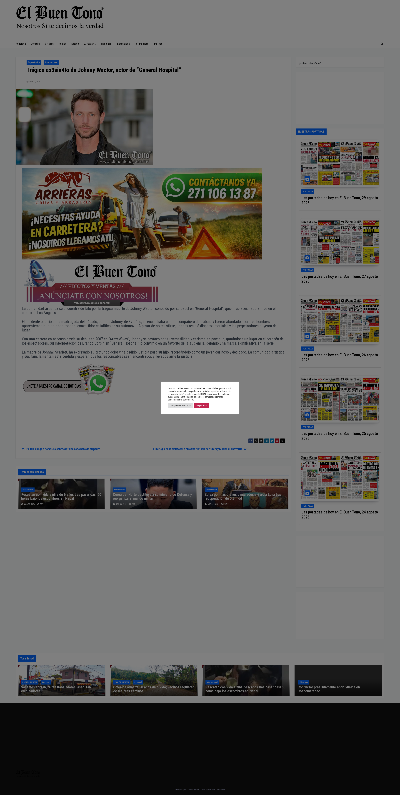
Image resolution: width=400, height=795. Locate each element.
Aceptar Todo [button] (201, 405)
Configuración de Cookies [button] (180, 405)
